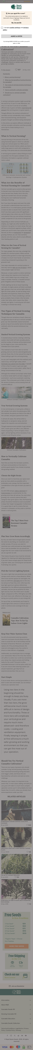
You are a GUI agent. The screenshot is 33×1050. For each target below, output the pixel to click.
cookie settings (15, 27)
